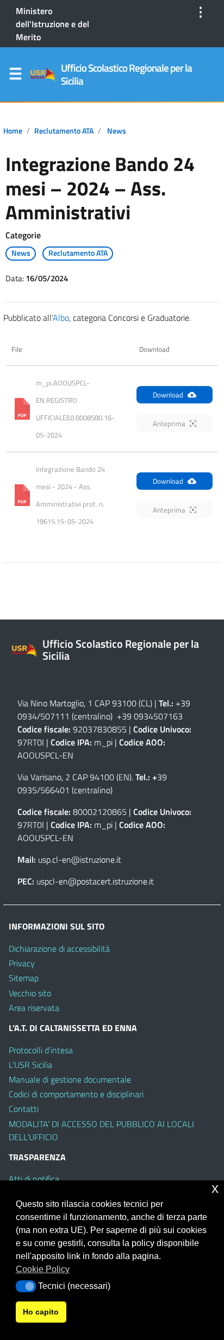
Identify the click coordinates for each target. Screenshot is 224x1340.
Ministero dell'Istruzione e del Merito (52, 23)
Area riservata (34, 1007)
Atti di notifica (34, 1178)
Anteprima (169, 423)
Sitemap (24, 977)
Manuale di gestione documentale (70, 1079)
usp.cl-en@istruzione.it (79, 859)
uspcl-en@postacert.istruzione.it (95, 881)
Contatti (24, 1108)
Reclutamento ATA (64, 131)
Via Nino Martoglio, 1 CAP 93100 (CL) (84, 703)
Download (168, 394)
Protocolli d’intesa (41, 1050)
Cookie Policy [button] (43, 1269)
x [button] (215, 1188)
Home (12, 131)
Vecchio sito (30, 993)
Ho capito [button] (41, 1311)
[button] (26, 1286)
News (116, 131)
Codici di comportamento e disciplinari (76, 1094)
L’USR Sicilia (30, 1064)
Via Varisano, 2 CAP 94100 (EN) (74, 776)
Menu (15, 76)
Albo (61, 317)
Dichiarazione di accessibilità (59, 948)
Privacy (22, 963)
